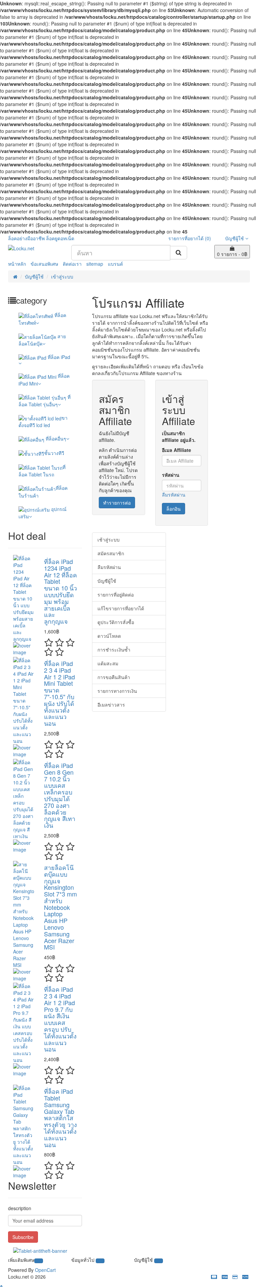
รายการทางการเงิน (117, 690)
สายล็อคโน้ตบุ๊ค (42, 340)
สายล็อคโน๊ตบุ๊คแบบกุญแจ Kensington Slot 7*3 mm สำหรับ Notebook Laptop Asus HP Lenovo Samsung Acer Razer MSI (60, 907)
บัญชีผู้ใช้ (34, 276)
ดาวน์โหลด (109, 635)
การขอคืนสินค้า (113, 677)
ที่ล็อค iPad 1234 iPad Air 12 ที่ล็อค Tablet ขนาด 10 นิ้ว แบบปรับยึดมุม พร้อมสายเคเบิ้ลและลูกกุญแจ (60, 591)
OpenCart (45, 1270)
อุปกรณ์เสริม (42, 513)
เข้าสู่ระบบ (62, 276)
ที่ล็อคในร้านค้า (43, 491)
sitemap (94, 263)
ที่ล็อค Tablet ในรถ (42, 471)
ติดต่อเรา (72, 263)
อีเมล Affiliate (176, 450)
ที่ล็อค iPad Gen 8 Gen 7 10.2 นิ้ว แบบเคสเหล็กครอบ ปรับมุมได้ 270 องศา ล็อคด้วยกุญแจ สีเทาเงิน (59, 795)
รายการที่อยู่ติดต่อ (115, 594)
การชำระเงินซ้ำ (113, 649)
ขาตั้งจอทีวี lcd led (43, 421)
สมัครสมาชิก (110, 553)
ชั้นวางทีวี (54, 453)
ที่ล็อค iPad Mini (44, 379)
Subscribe (23, 1237)
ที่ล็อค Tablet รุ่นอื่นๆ (44, 401)
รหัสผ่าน (170, 474)
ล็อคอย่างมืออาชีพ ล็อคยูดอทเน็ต (41, 238)
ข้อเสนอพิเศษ (44, 263)
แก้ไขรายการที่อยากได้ (120, 608)
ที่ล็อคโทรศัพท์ (42, 319)
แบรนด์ (115, 263)
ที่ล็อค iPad (58, 357)
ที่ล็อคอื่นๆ (55, 438)
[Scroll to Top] (129, 1285)
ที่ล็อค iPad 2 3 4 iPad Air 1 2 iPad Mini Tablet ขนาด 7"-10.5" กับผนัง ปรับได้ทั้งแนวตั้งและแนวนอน (59, 693)
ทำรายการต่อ (117, 502)
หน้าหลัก (17, 263)
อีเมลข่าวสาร (111, 704)
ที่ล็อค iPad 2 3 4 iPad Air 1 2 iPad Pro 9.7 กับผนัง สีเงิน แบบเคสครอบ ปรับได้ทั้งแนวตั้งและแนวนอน (60, 1019)
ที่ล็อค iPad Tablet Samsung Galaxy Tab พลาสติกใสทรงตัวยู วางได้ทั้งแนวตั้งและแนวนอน (60, 1117)
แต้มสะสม (107, 663)
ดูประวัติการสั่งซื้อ (115, 622)
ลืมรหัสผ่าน (173, 494)
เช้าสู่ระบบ (108, 539)
